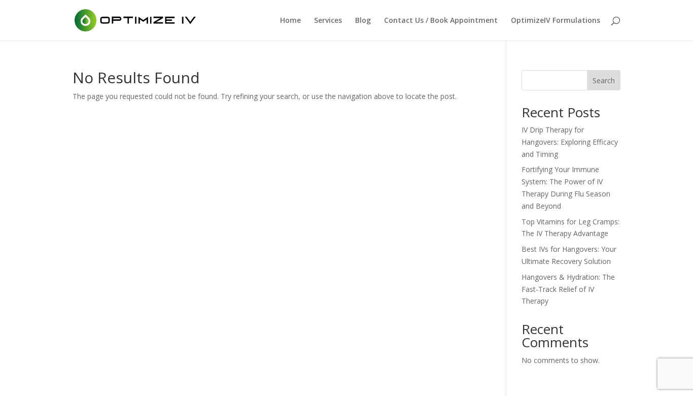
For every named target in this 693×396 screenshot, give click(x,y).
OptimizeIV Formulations (555, 21)
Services (328, 21)
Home (290, 21)
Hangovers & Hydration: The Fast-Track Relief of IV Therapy (568, 289)
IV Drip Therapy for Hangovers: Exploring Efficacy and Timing (570, 142)
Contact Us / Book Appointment (441, 21)
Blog (363, 21)
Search (604, 80)
